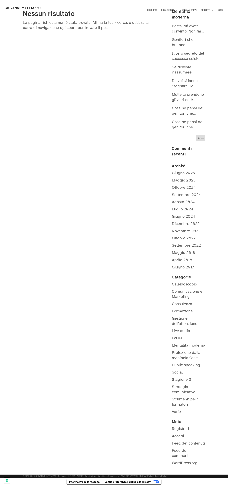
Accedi (178, 435)
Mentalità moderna (188, 345)
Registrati (180, 428)
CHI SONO (152, 10)
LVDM (177, 338)
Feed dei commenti (181, 453)
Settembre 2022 (186, 245)
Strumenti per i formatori (185, 402)
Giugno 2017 (183, 267)
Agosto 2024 (183, 201)
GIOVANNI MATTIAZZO (23, 8)
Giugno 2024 (183, 216)
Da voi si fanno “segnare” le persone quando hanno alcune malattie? (186, 83)
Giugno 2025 (183, 172)
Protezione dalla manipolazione (186, 355)
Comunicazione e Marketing (187, 294)
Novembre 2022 (186, 230)
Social (177, 372)
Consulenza (182, 303)
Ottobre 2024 (184, 187)
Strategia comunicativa (183, 389)
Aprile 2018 (182, 259)
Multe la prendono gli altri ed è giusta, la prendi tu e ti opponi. (188, 97)
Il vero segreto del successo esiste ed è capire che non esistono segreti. (188, 56)
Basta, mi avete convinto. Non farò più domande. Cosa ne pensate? (187, 28)
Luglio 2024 (182, 209)
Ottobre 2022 (184, 238)
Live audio (181, 330)
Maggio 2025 (184, 180)
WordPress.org (184, 462)
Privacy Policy (146, 476)
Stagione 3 (181, 379)
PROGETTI (205, 10)
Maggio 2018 (183, 252)
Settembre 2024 (186, 194)
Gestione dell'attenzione (184, 321)
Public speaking (186, 364)
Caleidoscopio (184, 284)
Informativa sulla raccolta (84, 481)
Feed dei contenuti (188, 443)
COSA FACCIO (167, 10)
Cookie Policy (160, 476)
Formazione (182, 311)
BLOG (220, 10)
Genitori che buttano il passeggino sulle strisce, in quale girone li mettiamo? (186, 42)
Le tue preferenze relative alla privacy (128, 481)
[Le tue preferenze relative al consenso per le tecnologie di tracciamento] (7, 481)
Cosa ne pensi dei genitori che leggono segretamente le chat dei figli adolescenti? (187, 111)
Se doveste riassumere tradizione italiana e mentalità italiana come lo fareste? (188, 70)
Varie (176, 411)
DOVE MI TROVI (189, 10)
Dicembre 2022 (185, 223)
